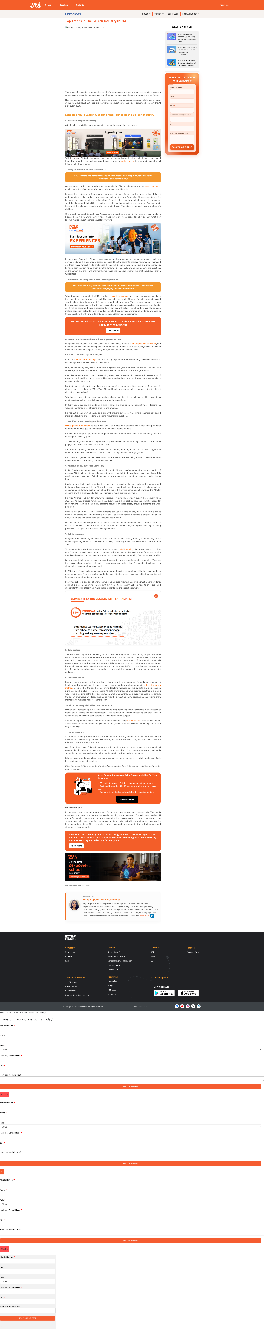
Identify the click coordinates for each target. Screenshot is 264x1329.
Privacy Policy (71, 986)
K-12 (152, 952)
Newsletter (113, 981)
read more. (145, 916)
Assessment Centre (116, 956)
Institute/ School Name (180, 115)
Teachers (64, 5)
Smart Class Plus (115, 952)
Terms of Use (71, 982)
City (172, 124)
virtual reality (133, 720)
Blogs (110, 985)
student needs (127, 161)
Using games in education (77, 425)
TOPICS (158, 14)
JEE (151, 961)
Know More (76, 846)
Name (172, 96)
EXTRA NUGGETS (190, 14)
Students (80, 5)
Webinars (112, 994)
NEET (152, 956)
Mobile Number (176, 87)
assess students (152, 186)
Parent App (113, 969)
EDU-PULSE (173, 14)
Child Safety (70, 990)
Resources (224, 5)
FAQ (67, 961)
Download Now (127, 799)
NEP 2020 (112, 990)
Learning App (114, 965)
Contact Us (70, 952)
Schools (48, 5)
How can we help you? (179, 133)
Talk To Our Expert (182, 147)
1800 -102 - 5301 (140, 1006)
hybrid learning (126, 549)
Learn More (113, 330)
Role (172, 106)
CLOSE (4, 1094)
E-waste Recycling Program (77, 995)
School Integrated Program (120, 961)
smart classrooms (120, 296)
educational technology (85, 359)
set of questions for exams (144, 343)
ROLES (145, 14)
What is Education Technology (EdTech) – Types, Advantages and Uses (187, 38)
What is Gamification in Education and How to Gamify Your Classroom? (187, 51)
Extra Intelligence (159, 977)
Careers (68, 956)
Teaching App (192, 952)
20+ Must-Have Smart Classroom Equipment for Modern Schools (187, 63)
